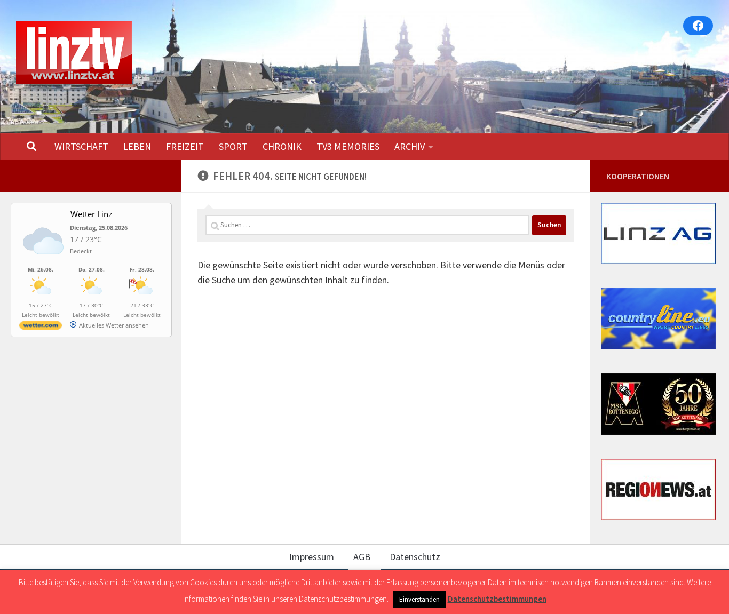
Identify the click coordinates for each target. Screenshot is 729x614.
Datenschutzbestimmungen (497, 599)
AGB (361, 557)
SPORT (233, 146)
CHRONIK (282, 146)
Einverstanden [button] (419, 599)
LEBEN (137, 146)
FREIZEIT (185, 146)
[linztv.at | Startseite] (74, 52)
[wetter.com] (40, 327)
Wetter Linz (91, 214)
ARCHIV (409, 146)
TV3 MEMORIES (347, 146)
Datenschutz (415, 557)
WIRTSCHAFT (81, 146)
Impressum (311, 557)
